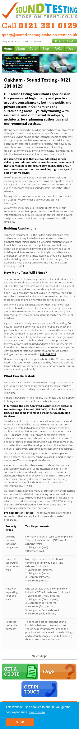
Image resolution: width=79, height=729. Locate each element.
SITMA (66, 188)
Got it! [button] (20, 722)
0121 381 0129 (16, 199)
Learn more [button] (37, 712)
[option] (39, 63)
